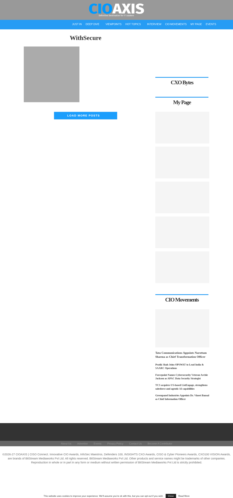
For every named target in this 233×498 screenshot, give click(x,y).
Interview (154, 24)
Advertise (82, 443)
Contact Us (135, 443)
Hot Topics (133, 24)
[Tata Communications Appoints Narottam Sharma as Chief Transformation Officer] (182, 328)
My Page (196, 24)
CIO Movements (176, 24)
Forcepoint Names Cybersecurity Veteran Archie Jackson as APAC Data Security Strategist (181, 377)
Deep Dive (92, 24)
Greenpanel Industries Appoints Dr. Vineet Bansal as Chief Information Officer (182, 397)
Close (171, 496)
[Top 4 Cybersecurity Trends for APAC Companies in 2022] (182, 267)
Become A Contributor (160, 443)
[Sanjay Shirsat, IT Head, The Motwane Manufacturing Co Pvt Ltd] (182, 197)
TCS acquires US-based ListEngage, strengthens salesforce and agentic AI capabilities (181, 387)
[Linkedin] (208, 431)
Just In (77, 24)
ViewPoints (114, 24)
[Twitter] (201, 431)
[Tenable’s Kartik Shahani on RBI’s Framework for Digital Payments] (182, 127)
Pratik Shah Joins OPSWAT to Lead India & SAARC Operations (179, 366)
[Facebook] (193, 431)
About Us (66, 443)
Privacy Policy (115, 443)
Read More (184, 496)
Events (211, 24)
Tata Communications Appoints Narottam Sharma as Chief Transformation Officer (181, 354)
